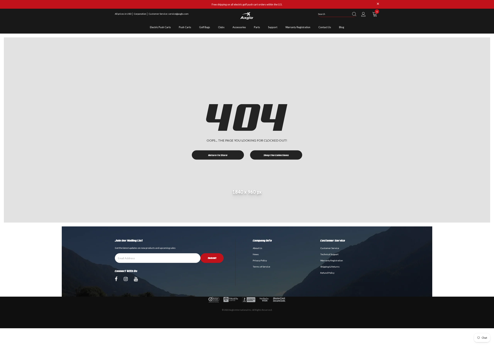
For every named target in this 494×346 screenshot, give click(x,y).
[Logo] (247, 15)
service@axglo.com (178, 13)
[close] (378, 4)
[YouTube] (136, 279)
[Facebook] (116, 279)
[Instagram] (126, 279)
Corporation (140, 13)
